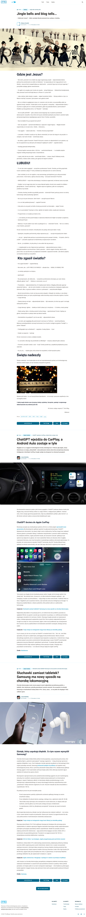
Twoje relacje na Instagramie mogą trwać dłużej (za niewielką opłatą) (42, 629)
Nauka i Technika (27, 435)
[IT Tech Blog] (4, 2)
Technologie (66, 904)
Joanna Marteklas (25, 457)
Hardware (54, 904)
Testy (47, 2)
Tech (42, 2)
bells (34, 416)
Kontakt (77, 906)
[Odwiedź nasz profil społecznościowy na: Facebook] (78, 914)
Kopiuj (65, 423)
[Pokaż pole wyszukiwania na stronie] (82, 2)
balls (30, 416)
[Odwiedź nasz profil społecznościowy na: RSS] (84, 914)
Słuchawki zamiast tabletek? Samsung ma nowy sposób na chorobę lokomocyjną (45, 609)
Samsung (23, 874)
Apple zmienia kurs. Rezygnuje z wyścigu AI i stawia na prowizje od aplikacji (44, 857)
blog (37, 416)
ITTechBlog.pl (7, 914)
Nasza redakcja (78, 904)
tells (45, 416)
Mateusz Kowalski (25, 23)
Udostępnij (27, 423)
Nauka (53, 2)
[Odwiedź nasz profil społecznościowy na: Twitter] (81, 914)
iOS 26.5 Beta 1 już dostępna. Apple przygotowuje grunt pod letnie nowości (44, 839)
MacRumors (24, 650)
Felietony (25, 9)
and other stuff (24, 416)
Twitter (45, 423)
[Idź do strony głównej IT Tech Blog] (16, 903)
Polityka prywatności (80, 909)
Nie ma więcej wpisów (43, 888)
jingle (41, 416)
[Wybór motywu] (14, 2)
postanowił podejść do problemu (46, 765)
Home (19, 9)
